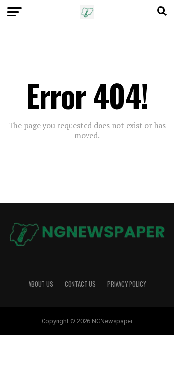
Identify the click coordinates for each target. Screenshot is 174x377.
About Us (41, 284)
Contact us (80, 284)
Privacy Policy (126, 284)
